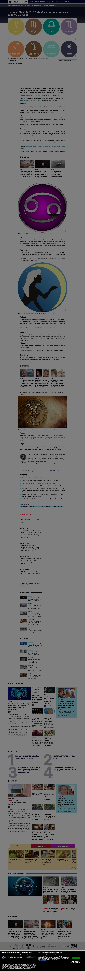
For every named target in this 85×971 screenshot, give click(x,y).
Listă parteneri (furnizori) (42, 960)
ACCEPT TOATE (76, 958)
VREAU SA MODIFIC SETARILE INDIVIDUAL (75, 962)
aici (13, 965)
